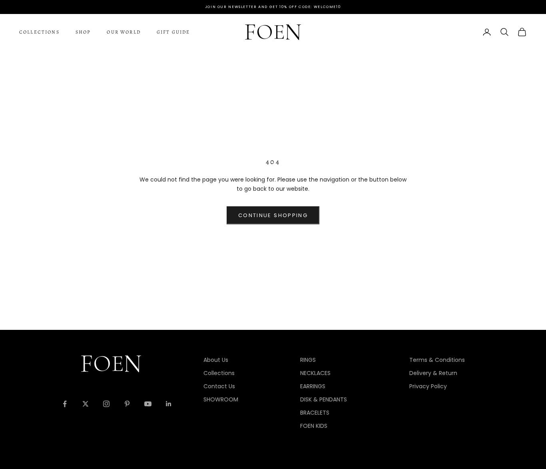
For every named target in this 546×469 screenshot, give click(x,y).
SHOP (83, 32)
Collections (39, 32)
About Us (215, 360)
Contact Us (219, 386)
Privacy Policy (428, 386)
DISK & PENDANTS (323, 399)
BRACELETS (314, 413)
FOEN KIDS (313, 426)
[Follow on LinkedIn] (169, 404)
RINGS (308, 360)
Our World (123, 32)
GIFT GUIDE (173, 32)
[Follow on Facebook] (65, 404)
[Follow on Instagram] (106, 404)
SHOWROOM (220, 399)
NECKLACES (315, 373)
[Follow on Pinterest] (127, 404)
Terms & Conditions (437, 360)
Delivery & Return (433, 373)
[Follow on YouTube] (148, 404)
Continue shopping (273, 215)
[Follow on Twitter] (86, 404)
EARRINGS (312, 386)
